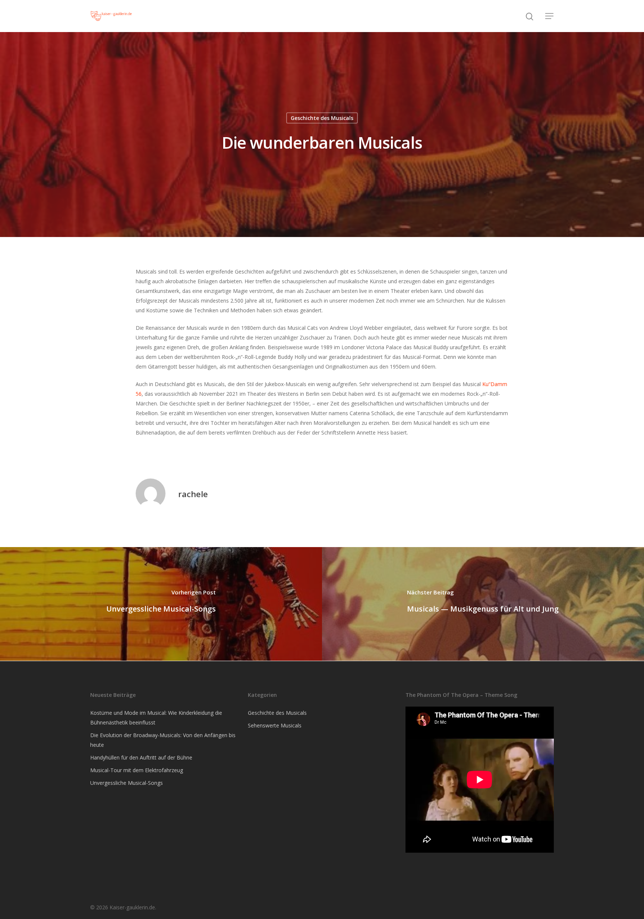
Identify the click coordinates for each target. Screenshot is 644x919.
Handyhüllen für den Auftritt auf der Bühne (141, 757)
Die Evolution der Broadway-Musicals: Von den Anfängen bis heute (163, 740)
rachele (193, 493)
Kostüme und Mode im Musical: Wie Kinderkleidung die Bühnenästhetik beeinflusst (156, 717)
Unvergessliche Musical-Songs (126, 782)
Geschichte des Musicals (322, 117)
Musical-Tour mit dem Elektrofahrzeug (136, 770)
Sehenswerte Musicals (275, 725)
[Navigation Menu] (549, 16)
